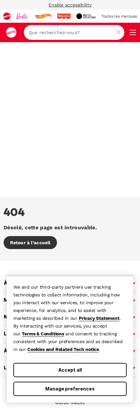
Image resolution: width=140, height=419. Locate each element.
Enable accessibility (70, 5)
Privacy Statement (99, 318)
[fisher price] (63, 16)
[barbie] (22, 16)
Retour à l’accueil (30, 242)
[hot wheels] (42, 16)
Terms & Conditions (43, 333)
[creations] (86, 16)
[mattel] (6, 16)
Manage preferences (70, 388)
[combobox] (74, 32)
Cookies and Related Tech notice (63, 349)
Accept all (70, 370)
